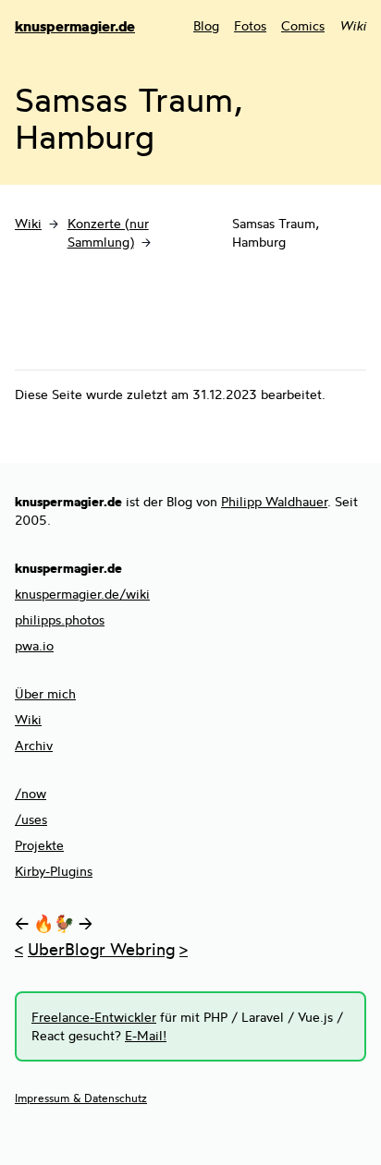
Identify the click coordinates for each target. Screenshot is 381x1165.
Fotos (250, 25)
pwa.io (34, 645)
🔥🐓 (53, 923)
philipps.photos (59, 619)
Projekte (39, 845)
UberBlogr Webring (101, 949)
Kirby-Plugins (53, 871)
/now (30, 793)
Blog (206, 25)
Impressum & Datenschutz (81, 1098)
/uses (31, 819)
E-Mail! (145, 1035)
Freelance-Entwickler (93, 1017)
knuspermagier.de (75, 26)
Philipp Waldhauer (274, 501)
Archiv (34, 745)
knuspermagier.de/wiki (82, 593)
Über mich (45, 693)
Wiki (28, 223)
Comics (303, 25)
